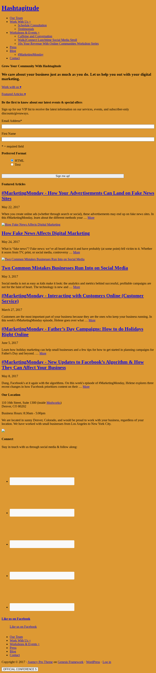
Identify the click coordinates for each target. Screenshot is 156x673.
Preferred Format (14, 153)
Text (18, 164)
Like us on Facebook (16, 618)
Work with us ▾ (11, 87)
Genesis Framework (70, 662)
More (91, 217)
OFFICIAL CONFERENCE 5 (20, 669)
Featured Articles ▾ (14, 94)
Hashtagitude (20, 8)
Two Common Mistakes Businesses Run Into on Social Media (65, 267)
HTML (19, 160)
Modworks (54, 402)
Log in (107, 662)
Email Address (12, 121)
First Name (9, 133)
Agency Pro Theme (40, 662)
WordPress (93, 662)
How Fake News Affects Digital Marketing (46, 233)
